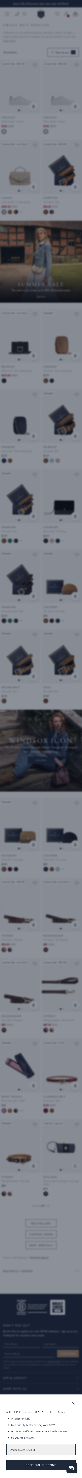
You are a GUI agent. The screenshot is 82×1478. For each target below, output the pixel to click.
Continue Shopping (41, 1465)
